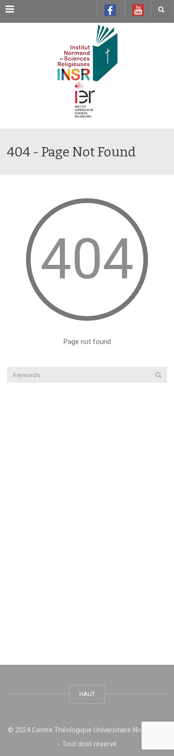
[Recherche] (158, 375)
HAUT (87, 693)
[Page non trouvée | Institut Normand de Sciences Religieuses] (87, 46)
